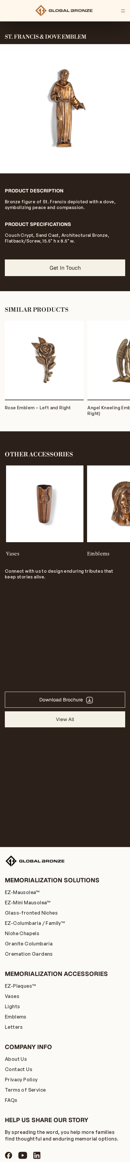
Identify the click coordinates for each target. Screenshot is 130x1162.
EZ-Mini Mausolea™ (28, 903)
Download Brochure (61, 700)
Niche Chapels (22, 933)
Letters (14, 1027)
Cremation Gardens (29, 954)
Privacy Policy (21, 1080)
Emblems (16, 1017)
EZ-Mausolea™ (22, 892)
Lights (12, 1006)
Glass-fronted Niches (31, 913)
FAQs (11, 1100)
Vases (12, 996)
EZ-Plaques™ (20, 986)
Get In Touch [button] (65, 267)
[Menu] (123, 11)
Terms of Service (25, 1090)
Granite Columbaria (29, 944)
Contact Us (18, 1069)
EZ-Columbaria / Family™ (35, 923)
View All (65, 719)
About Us (16, 1059)
